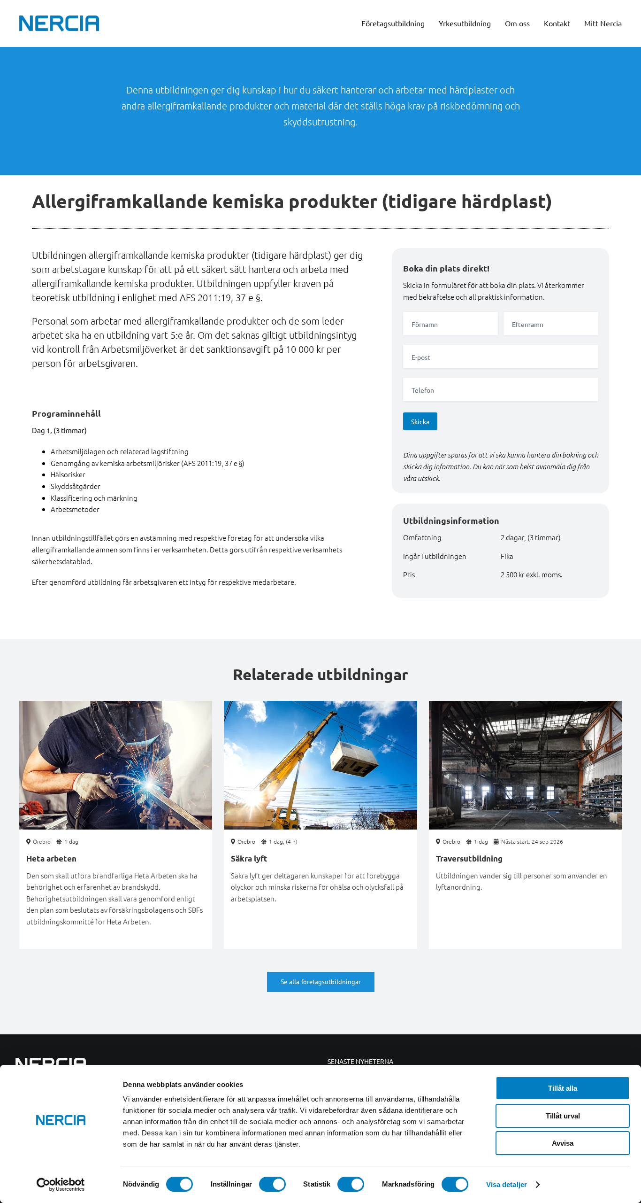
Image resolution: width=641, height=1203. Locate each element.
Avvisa (562, 1143)
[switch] (272, 1184)
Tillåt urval (563, 1116)
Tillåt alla (562, 1088)
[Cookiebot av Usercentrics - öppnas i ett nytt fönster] (61, 1185)
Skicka (420, 421)
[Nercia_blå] (59, 18)
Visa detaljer (506, 1184)
